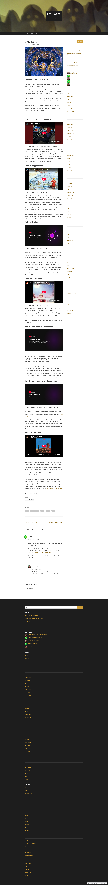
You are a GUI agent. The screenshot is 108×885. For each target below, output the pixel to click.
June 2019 (69, 164)
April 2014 (69, 217)
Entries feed (69, 307)
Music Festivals (70, 271)
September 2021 (70, 133)
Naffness (69, 274)
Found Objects (70, 240)
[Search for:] (75, 41)
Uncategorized (70, 290)
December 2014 (70, 198)
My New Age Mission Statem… (76, 73)
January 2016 (69, 183)
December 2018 (70, 170)
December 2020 (70, 139)
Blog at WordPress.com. (31, 882)
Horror (68, 256)
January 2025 (69, 105)
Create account (70, 300)
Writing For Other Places (72, 293)
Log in (68, 304)
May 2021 (69, 136)
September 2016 (70, 180)
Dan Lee (30, 536)
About (32, 33)
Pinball (68, 283)
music (27, 510)
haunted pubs (69, 252)
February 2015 (70, 195)
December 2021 (70, 127)
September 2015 (70, 192)
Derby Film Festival (71, 231)
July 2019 (69, 161)
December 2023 (70, 114)
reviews (48, 510)
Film (68, 234)
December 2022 (70, 124)
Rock (53, 510)
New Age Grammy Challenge (72, 280)
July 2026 (69, 93)
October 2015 (70, 189)
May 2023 (69, 121)
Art (67, 224)
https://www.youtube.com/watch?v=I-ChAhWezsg (39, 552)
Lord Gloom (54, 14)
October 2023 (70, 117)
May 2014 (69, 214)
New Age (69, 277)
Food (68, 237)
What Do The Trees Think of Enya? (74, 50)
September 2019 (70, 155)
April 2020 (69, 145)
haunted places (70, 249)
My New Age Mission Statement (56, 522)
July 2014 (69, 211)
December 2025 (70, 96)
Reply (29, 560)
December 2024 (70, 108)
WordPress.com (70, 313)
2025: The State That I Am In (72, 57)
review (42, 510)
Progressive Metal (35, 510)
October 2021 (70, 130)
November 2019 (70, 152)
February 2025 (70, 102)
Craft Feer (80, 83)
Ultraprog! (80, 77)
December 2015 (70, 186)
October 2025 (70, 99)
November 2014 (70, 201)
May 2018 (69, 173)
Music (37, 33)
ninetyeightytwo (36, 44)
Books (68, 228)
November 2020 (70, 142)
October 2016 (70, 176)
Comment (59, 596)
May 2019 (69, 167)
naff (44, 86)
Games (68, 243)
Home (27, 33)
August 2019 (69, 158)
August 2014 (69, 208)
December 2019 (70, 149)
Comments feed (70, 310)
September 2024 (70, 111)
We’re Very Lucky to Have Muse (31, 522)
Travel (68, 287)
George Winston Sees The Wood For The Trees (34, 618)
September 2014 (70, 204)
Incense (68, 259)
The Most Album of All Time (72, 65)
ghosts (68, 246)
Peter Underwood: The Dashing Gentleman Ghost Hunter (36, 624)
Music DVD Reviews (71, 268)
